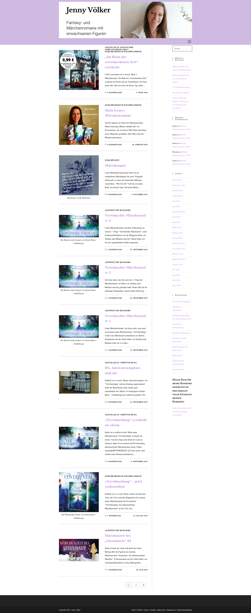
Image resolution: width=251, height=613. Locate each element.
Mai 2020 (176, 222)
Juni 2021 (176, 206)
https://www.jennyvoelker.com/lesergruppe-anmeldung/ (181, 411)
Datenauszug (171, 610)
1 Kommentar (114, 516)
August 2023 (177, 195)
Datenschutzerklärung (184, 610)
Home (133, 610)
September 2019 (178, 259)
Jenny (146, 610)
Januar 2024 (177, 180)
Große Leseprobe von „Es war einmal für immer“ (180, 78)
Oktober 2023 (177, 190)
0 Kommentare (114, 92)
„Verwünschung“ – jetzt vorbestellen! (123, 484)
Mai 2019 (176, 280)
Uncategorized (178, 369)
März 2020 (176, 227)
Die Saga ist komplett (180, 92)
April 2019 (176, 285)
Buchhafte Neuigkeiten (181, 333)
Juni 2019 (176, 275)
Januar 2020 (177, 238)
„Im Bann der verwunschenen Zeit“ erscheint (121, 61)
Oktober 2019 (177, 253)
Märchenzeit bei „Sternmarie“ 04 (118, 538)
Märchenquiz (115, 165)
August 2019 (177, 264)
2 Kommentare (114, 249)
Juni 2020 (176, 216)
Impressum (161, 610)
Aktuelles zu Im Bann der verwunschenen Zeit (119, 48)
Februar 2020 (177, 232)
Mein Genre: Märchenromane (118, 113)
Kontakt (152, 610)
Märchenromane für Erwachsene (123, 51)
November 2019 (178, 248)
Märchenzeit (112, 160)
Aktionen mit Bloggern (118, 210)
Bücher (139, 610)
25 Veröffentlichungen (181, 87)
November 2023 (178, 185)
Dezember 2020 (178, 211)
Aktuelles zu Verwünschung (121, 362)
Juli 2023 (176, 201)
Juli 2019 (176, 269)
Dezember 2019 (178, 243)
